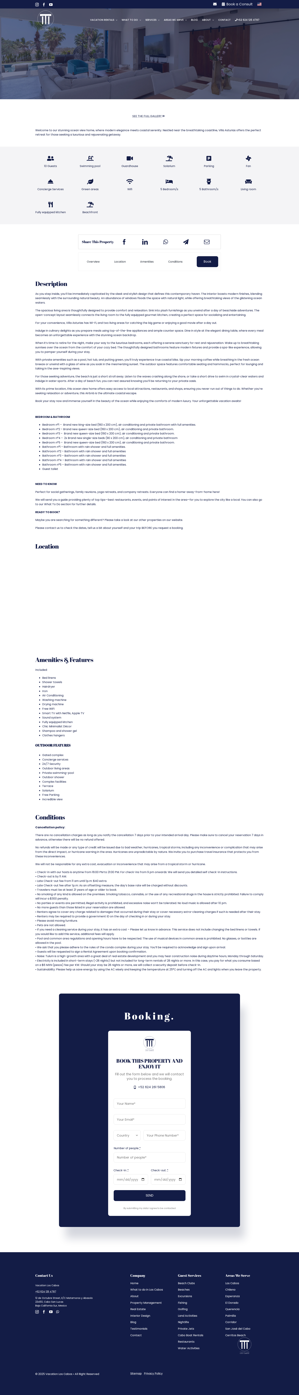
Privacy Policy (153, 1373)
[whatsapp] (57, 1312)
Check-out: (159, 1170)
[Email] (206, 241)
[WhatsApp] (165, 241)
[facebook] (44, 1312)
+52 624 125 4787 (45, 1291)
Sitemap (136, 1373)
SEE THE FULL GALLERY (147, 116)
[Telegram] (185, 241)
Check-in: (121, 1170)
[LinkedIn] (145, 241)
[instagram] (37, 1312)
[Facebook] (124, 241)
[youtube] (51, 1312)
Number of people (127, 1148)
